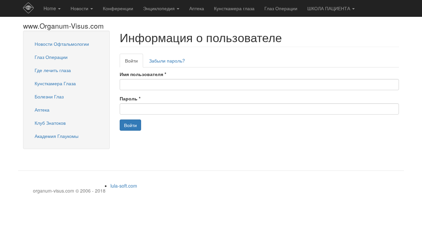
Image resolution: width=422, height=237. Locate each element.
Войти (134, 62)
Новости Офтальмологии (62, 43)
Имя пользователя (143, 74)
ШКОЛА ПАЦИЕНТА (329, 8)
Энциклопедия (159, 8)
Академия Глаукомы (56, 136)
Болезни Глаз (49, 96)
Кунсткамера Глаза (55, 83)
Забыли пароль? (167, 60)
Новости (80, 8)
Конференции (118, 8)
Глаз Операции (280, 8)
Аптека (196, 8)
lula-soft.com (123, 185)
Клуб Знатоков (50, 122)
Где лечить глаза (53, 70)
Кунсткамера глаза (234, 8)
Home (50, 8)
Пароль (130, 98)
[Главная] (31, 8)
